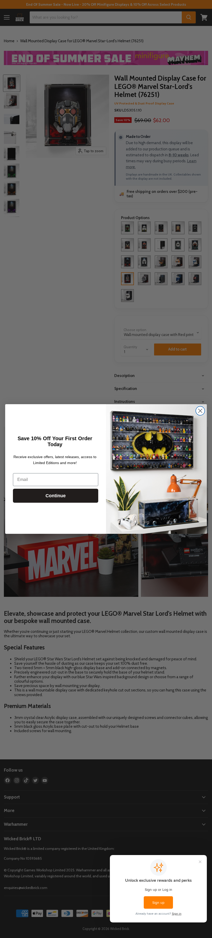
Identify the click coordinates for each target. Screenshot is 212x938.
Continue (56, 495)
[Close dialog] (200, 410)
